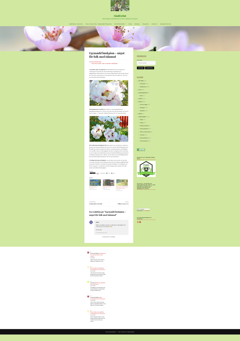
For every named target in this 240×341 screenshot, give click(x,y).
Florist (139, 89)
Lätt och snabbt (143, 104)
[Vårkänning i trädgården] (109, 182)
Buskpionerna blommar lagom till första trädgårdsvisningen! (122, 187)
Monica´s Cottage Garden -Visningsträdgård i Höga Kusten (99, 24)
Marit (97, 222)
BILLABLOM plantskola (119, 24)
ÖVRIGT (140, 98)
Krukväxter (142, 83)
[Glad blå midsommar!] (95, 182)
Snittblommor (143, 86)
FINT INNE (141, 80)
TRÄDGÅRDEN (114, 63)
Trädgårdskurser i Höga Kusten (76, 24)
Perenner (142, 135)
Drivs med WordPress (111, 331)
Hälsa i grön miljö (144, 125)
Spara (141, 95)
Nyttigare (142, 107)
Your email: (139, 60)
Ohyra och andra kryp (145, 131)
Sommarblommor (144, 138)
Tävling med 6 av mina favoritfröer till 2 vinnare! (97, 255)
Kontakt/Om (154, 24)
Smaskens (142, 110)
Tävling (130, 24)
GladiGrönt (120, 15)
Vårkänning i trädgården (107, 186)
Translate (147, 210)
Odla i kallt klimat (96, 63)
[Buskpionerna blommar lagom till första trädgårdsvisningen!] (122, 182)
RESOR (140, 113)
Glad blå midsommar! (93, 186)
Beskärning (137, 24)
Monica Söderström (96, 61)
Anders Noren (131, 331)
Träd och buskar (106, 63)
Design (141, 122)
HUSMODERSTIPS (142, 92)
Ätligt (141, 119)
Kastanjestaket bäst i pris (165, 24)
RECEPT (140, 101)
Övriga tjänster (145, 24)
